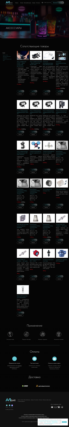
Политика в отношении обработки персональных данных (34, 414)
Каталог (21, 2)
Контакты (38, 2)
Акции (50, 399)
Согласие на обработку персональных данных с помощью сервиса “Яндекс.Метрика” (34, 417)
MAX (12, 407)
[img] (11, 399)
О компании (36, 399)
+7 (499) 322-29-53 (9, 409)
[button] (57, 2)
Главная (16, 2)
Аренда (33, 2)
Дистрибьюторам (27, 2)
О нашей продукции (21, 401)
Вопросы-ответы (46, 399)
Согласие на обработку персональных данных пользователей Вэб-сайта (34, 416)
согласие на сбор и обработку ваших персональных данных (48, 420)
